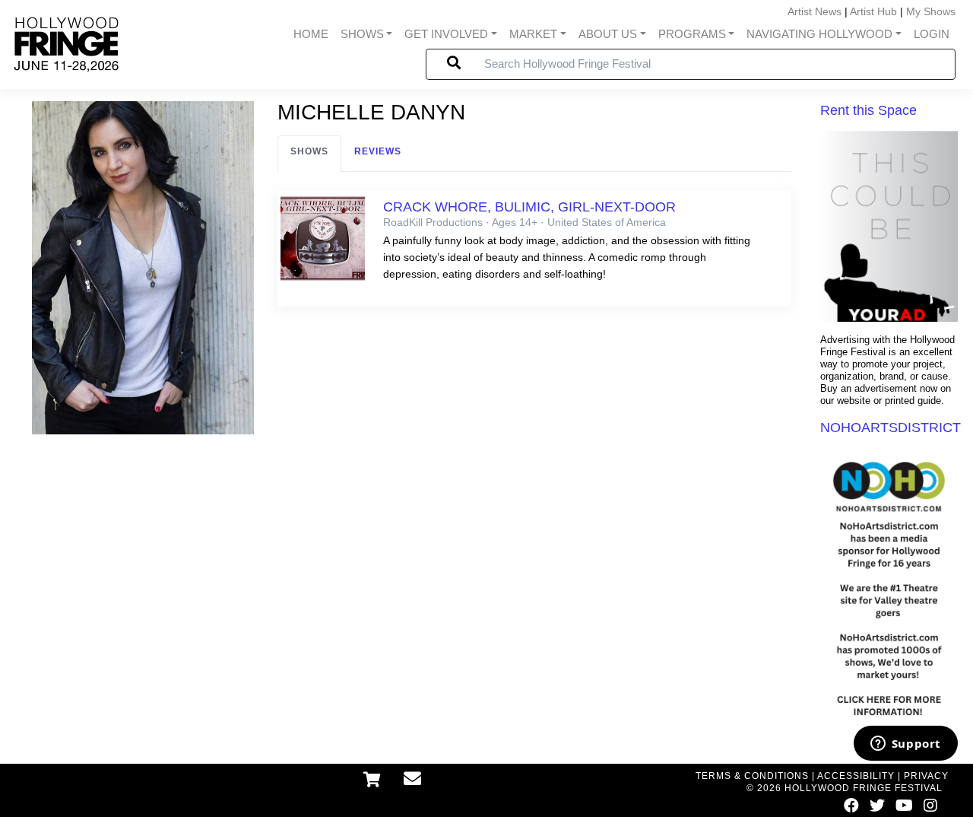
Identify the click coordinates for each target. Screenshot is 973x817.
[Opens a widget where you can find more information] (905, 745)
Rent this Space (868, 110)
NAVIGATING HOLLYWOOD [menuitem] (819, 34)
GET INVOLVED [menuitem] (446, 34)
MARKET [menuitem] (533, 34)
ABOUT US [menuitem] (607, 34)
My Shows (931, 11)
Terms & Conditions (752, 776)
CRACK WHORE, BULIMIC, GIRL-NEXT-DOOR (529, 207)
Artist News (814, 11)
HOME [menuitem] (310, 34)
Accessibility (856, 776)
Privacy (926, 776)
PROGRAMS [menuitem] (692, 34)
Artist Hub (873, 11)
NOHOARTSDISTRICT (890, 427)
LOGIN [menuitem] (931, 34)
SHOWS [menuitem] (362, 34)
